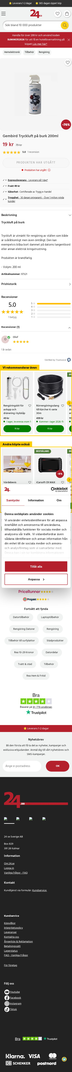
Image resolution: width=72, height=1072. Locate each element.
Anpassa (34, 579)
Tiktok (13, 1009)
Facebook (15, 998)
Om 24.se (9, 863)
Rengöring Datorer (24, 629)
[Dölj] (70, 215)
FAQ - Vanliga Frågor (16, 955)
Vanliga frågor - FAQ (16, 873)
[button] (36, 327)
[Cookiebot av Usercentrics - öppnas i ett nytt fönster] (51, 489)
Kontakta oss (11, 937)
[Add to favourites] (68, 63)
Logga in (9, 868)
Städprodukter (55, 640)
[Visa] (70, 284)
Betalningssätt (12, 946)
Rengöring (44, 52)
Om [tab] (59, 500)
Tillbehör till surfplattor (21, 640)
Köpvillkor (10, 923)
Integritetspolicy (13, 928)
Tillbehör (29, 52)
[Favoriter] (57, 13)
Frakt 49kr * (38, 728)
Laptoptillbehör (50, 617)
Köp (17, 429)
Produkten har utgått (36, 162)
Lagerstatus (11, 951)
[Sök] (65, 25)
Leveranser (10, 932)
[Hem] (36, 13)
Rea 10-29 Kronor (24, 652)
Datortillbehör (21, 617)
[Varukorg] (67, 13)
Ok (58, 766)
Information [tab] (36, 500)
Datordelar (52, 652)
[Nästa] (69, 403)
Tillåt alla (36, 566)
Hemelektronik (12, 52)
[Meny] (3, 13)
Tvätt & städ (25, 664)
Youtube (15, 992)
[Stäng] (69, 40)
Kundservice (39, 890)
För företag (10, 965)
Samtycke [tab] (13, 500)
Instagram (15, 1003)
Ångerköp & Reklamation (18, 941)
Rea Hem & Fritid (36, 676)
